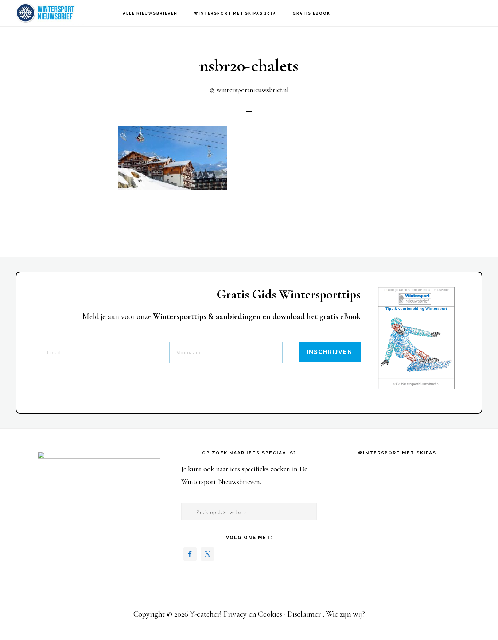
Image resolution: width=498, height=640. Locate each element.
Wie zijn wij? (345, 614)
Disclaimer (304, 614)
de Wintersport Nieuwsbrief (47, 13)
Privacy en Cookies (252, 614)
